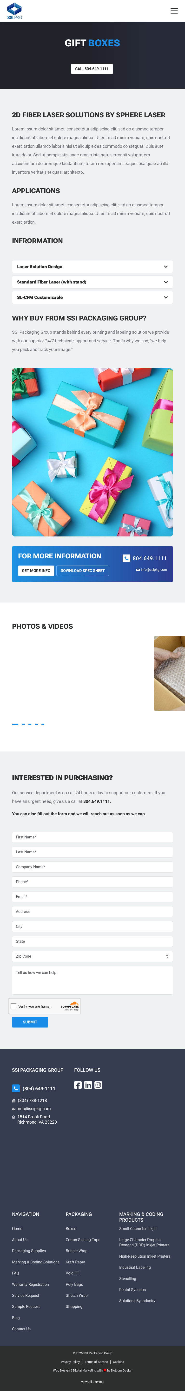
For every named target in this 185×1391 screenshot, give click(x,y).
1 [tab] (15, 724)
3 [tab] (29, 724)
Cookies (118, 1362)
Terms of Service (96, 1362)
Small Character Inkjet (138, 1228)
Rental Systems (132, 1289)
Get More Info (36, 570)
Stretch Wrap (77, 1295)
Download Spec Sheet (83, 570)
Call (92, 69)
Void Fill (72, 1273)
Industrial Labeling (135, 1267)
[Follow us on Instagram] (98, 1085)
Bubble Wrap (76, 1251)
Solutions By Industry (137, 1301)
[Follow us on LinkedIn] (88, 1085)
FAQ (15, 1273)
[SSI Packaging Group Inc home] (14, 11)
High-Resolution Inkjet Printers (144, 1256)
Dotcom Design (121, 1370)
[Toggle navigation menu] (174, 11)
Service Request (25, 1295)
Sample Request (26, 1306)
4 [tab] (36, 724)
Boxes (71, 1228)
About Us (19, 1239)
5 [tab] (42, 724)
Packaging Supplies (29, 1251)
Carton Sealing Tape (83, 1239)
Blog (16, 1318)
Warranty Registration (30, 1284)
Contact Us (21, 1329)
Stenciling (127, 1278)
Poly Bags (74, 1284)
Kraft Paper (75, 1262)
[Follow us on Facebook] (78, 1085)
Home (17, 1228)
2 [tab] (23, 724)
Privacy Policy (70, 1362)
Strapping (74, 1306)
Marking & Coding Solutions (35, 1262)
